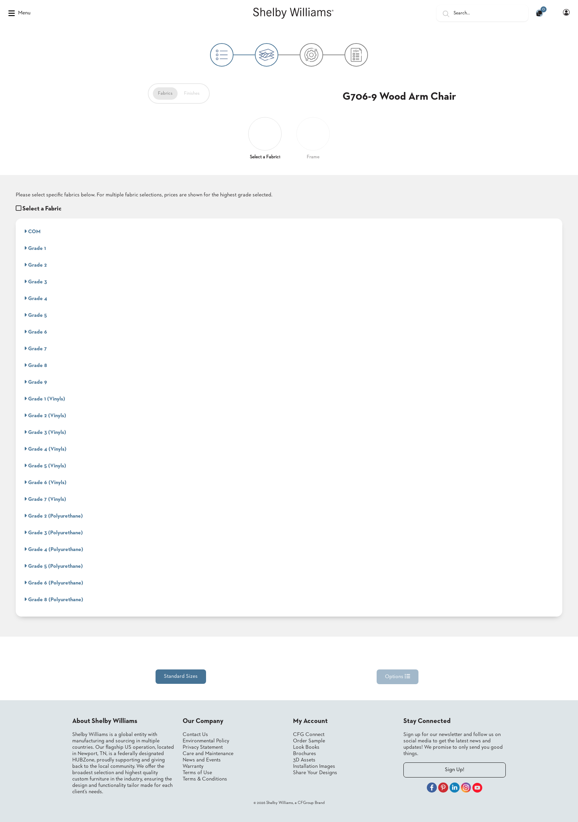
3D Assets (304, 760)
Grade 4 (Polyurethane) (55, 549)
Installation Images (314, 766)
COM (33, 232)
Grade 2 (37, 265)
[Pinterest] (443, 789)
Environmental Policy (206, 741)
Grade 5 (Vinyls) (46, 466)
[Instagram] (466, 789)
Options (395, 676)
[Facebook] (432, 789)
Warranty (193, 766)
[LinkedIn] (455, 789)
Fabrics (165, 93)
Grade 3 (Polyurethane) (55, 533)
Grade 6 (37, 332)
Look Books (306, 747)
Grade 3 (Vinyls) (46, 432)
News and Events (202, 760)
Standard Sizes (181, 676)
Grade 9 (37, 382)
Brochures (304, 753)
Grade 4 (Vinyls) (47, 449)
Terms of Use (197, 772)
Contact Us (195, 734)
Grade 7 (37, 349)
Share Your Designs (315, 772)
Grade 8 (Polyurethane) (55, 600)
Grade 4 (37, 298)
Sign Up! (454, 769)
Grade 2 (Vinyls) (46, 416)
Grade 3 (37, 282)
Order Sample (309, 741)
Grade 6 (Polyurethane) (55, 583)
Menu (24, 13)
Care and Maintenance (208, 753)
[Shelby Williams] (293, 13)
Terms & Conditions (205, 779)
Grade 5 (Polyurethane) (55, 566)
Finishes (192, 93)
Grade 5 (37, 315)
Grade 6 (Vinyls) (47, 482)
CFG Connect (308, 734)
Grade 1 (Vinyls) (46, 399)
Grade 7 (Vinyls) (46, 499)
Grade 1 (36, 248)
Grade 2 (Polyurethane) (55, 516)
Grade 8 (37, 365)
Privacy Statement (203, 747)
